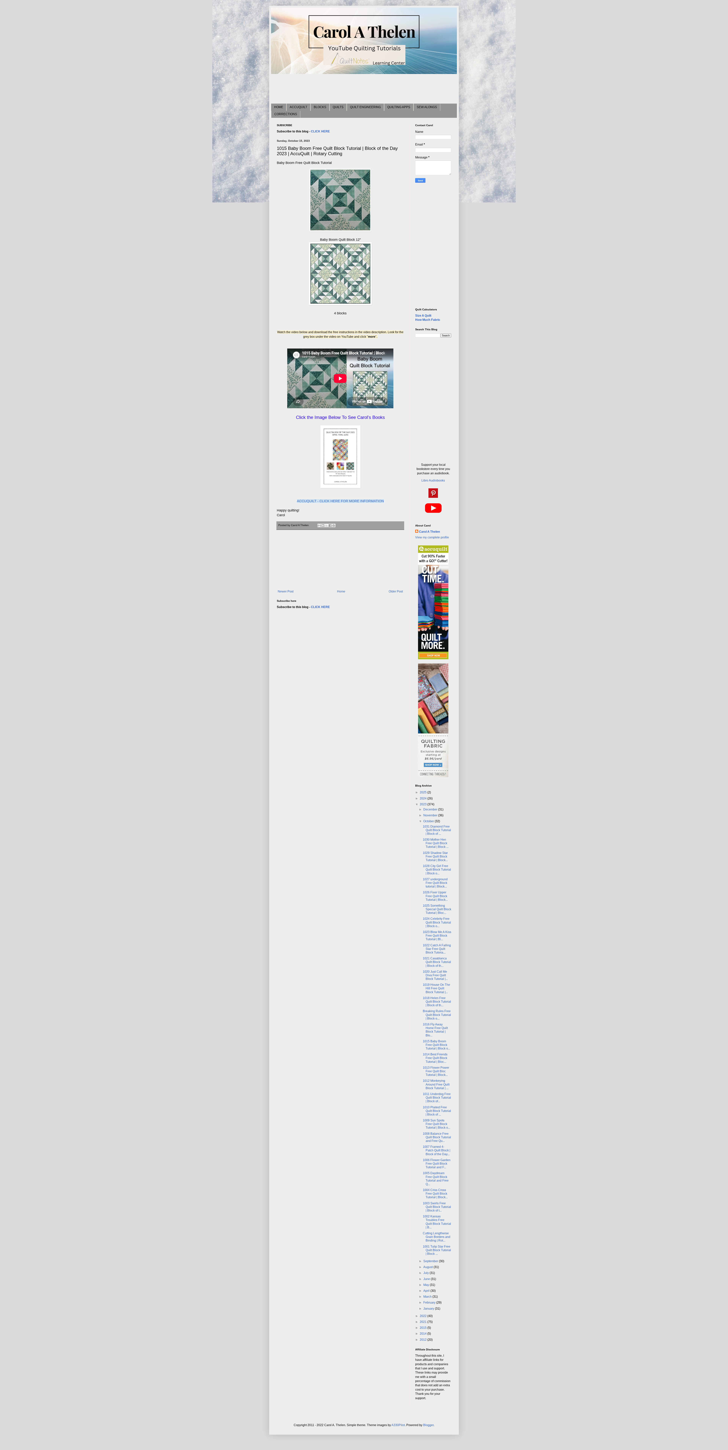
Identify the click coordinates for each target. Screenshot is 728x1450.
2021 (423, 1321)
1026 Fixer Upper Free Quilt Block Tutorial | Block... (435, 896)
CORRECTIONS (285, 114)
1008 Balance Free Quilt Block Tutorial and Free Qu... (437, 1137)
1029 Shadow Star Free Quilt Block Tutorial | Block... (435, 856)
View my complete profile (432, 537)
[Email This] (319, 525)
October (429, 821)
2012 (423, 1339)
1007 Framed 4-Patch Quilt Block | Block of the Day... (436, 1150)
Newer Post (285, 591)
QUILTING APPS (398, 107)
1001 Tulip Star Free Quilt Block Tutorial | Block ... (437, 1250)
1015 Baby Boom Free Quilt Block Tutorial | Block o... (436, 1045)
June (427, 1279)
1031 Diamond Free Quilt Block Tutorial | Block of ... (437, 830)
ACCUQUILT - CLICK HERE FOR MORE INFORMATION (340, 501)
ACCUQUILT (298, 107)
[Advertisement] (346, 88)
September (431, 1261)
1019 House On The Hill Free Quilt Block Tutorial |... (436, 988)
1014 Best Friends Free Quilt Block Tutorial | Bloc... (435, 1058)
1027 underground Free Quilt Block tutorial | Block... (435, 883)
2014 (423, 1333)
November (430, 815)
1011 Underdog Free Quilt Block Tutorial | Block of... (437, 1097)
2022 (423, 1316)
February (429, 1302)
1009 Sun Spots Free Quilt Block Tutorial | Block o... (436, 1124)
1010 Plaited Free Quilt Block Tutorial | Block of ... (437, 1111)
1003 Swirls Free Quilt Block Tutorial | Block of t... (437, 1207)
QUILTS (338, 107)
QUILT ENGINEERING (365, 107)
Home (341, 591)
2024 (423, 798)
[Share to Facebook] (330, 525)
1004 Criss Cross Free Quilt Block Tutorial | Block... (435, 1193)
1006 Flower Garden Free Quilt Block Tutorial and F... (436, 1163)
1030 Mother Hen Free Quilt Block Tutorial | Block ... (436, 843)
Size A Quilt (423, 315)
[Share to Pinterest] (334, 525)
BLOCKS (320, 107)
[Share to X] (326, 525)
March (427, 1296)
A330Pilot (398, 1425)
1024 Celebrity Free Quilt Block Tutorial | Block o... (437, 922)
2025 (423, 792)
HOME (278, 107)
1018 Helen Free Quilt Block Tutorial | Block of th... (437, 1001)
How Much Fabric (427, 319)
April (426, 1290)
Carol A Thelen (429, 531)
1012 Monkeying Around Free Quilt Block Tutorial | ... (436, 1084)
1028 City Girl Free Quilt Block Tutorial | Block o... (437, 869)
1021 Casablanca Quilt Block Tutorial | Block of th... (437, 962)
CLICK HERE (320, 131)
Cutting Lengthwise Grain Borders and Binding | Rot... (436, 1237)
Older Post (396, 591)
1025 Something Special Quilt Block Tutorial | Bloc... (437, 909)
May (426, 1284)
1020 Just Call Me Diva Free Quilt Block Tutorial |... (435, 975)
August (428, 1267)
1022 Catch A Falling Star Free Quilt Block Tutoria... (437, 949)
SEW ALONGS (427, 107)
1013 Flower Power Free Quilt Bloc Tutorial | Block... (436, 1071)
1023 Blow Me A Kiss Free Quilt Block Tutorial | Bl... (437, 935)
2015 (423, 1327)
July (426, 1273)
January (429, 1308)
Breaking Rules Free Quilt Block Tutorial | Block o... (437, 1014)
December (430, 809)
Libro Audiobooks (433, 480)
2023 (423, 804)
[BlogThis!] (323, 525)
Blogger (428, 1425)
